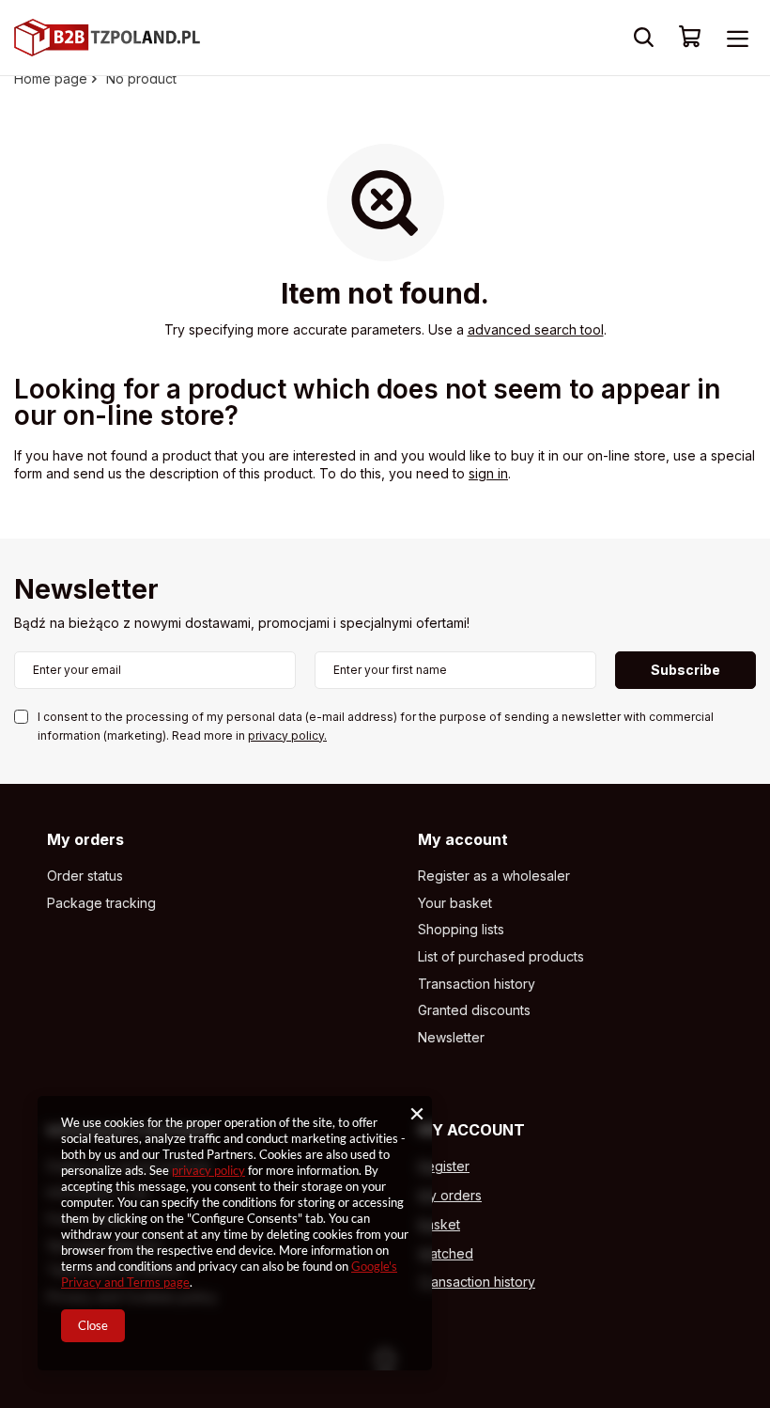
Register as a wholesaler (494, 876)
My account (463, 839)
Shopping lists (461, 929)
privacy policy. (287, 735)
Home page (50, 78)
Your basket (455, 903)
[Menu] (737, 37)
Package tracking (101, 903)
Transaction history (476, 984)
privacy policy (208, 1170)
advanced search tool (536, 329)
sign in (488, 473)
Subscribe (685, 670)
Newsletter (86, 590)
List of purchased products (501, 956)
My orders (85, 839)
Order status (85, 876)
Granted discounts (474, 1010)
